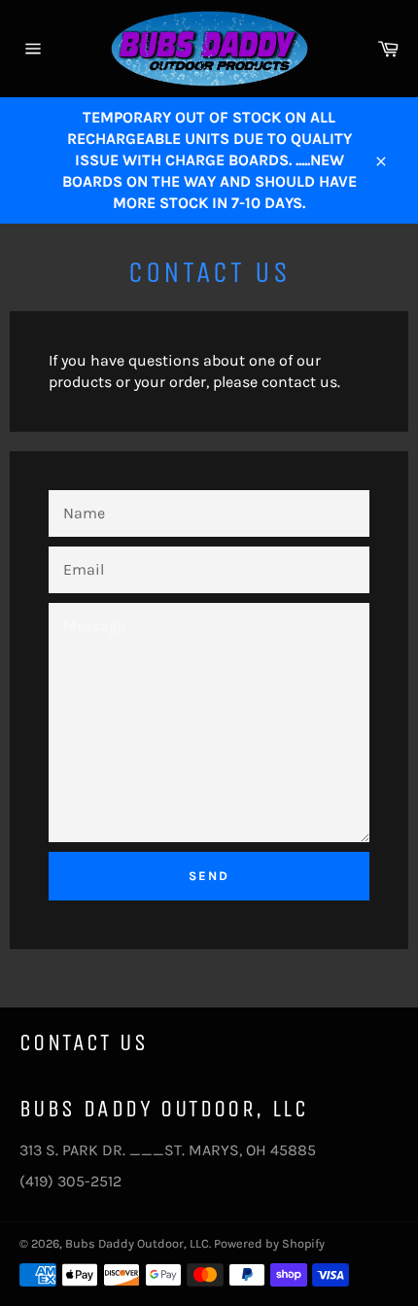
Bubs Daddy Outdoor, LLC (137, 1243)
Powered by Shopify (269, 1243)
